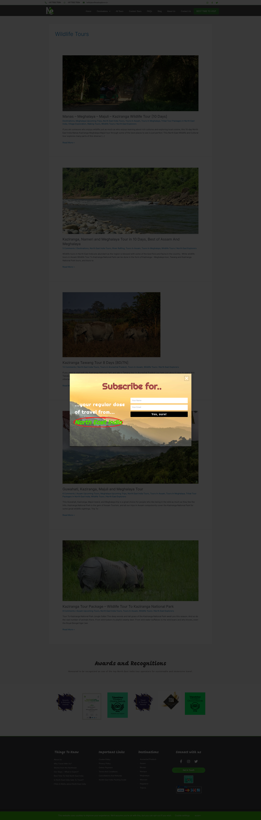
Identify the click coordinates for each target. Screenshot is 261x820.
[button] (187, 378)
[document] (130, 410)
